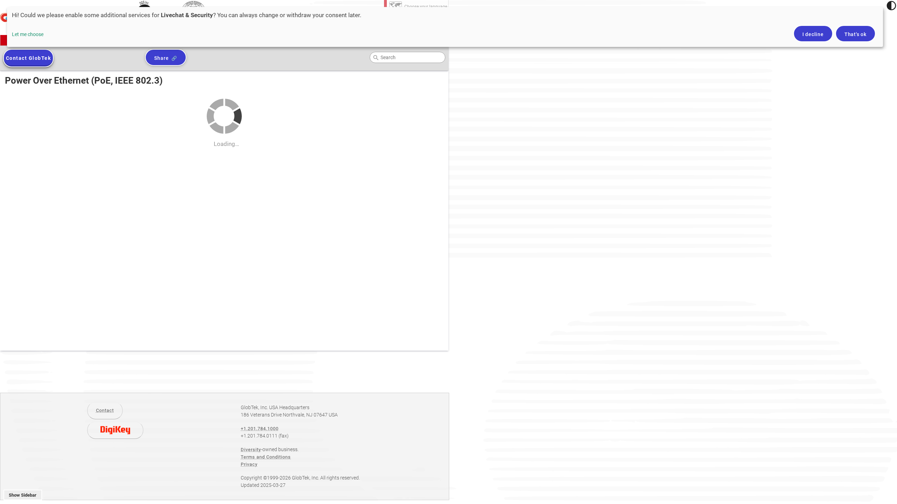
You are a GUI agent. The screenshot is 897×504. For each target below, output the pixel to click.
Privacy (249, 464)
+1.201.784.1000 (260, 428)
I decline (813, 34)
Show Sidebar (22, 495)
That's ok (855, 34)
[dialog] (445, 27)
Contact (105, 410)
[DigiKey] (115, 430)
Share (161, 58)
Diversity (251, 449)
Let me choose (27, 34)
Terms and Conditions (266, 457)
